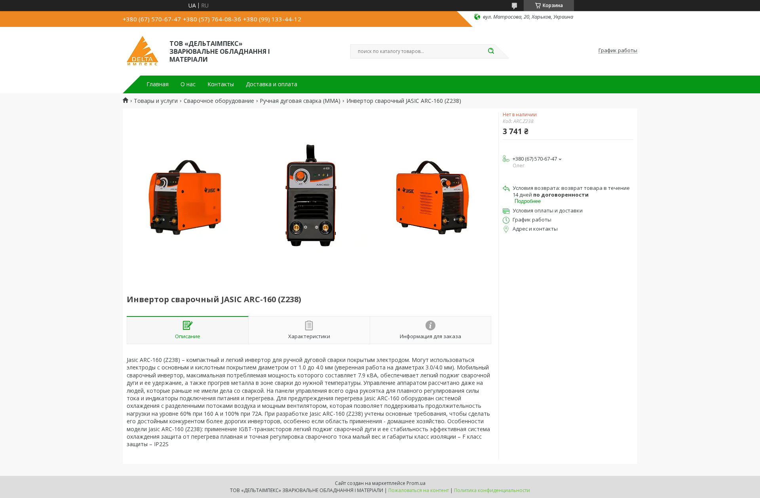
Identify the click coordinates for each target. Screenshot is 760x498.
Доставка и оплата (271, 84)
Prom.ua (416, 483)
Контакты (220, 84)
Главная (157, 84)
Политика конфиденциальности (492, 490)
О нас (188, 84)
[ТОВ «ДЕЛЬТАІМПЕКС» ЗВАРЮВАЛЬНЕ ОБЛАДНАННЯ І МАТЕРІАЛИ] (142, 50)
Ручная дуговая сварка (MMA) (300, 100)
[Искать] (491, 51)
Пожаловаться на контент (418, 490)
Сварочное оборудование (219, 100)
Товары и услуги (156, 100)
